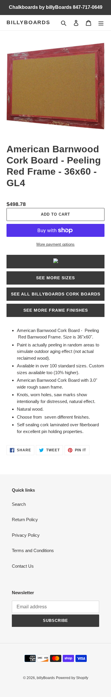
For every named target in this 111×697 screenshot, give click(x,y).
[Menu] (101, 22)
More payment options (55, 244)
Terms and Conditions (33, 550)
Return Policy (25, 519)
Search (19, 504)
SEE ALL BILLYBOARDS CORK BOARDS (55, 294)
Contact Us (23, 566)
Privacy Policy (26, 535)
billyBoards (28, 22)
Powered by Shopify (72, 678)
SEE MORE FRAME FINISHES (55, 310)
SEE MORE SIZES (55, 277)
